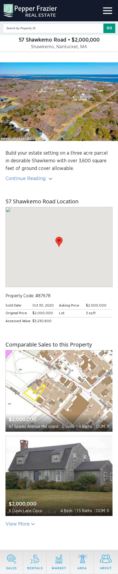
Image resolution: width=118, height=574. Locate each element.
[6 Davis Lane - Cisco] (59, 476)
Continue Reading (26, 178)
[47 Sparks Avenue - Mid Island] (59, 391)
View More (17, 524)
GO (109, 28)
